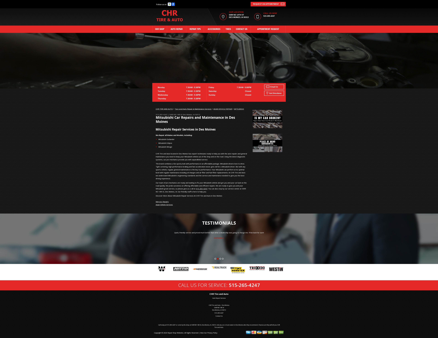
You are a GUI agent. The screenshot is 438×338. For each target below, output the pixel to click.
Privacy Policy (212, 333)
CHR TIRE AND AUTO (164, 109)
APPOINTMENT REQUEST (268, 29)
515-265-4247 (269, 16)
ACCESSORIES (214, 29)
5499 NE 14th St (175, 114)
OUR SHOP (159, 29)
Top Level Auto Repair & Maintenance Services (193, 109)
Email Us (274, 87)
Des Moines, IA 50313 (191, 114)
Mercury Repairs (162, 202)
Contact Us (219, 316)
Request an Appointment (266, 4)
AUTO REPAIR (177, 29)
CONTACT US (241, 29)
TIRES (228, 29)
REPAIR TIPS (195, 29)
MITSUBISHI (239, 109)
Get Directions (275, 93)
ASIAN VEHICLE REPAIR (222, 109)
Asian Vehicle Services (164, 205)
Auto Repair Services (219, 298)
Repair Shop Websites (175, 333)
